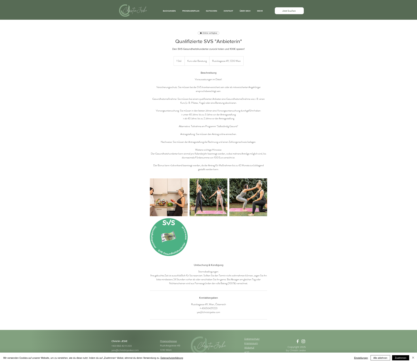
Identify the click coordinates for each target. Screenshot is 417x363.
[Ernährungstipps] (169, 197)
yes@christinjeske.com (125, 350)
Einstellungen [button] (361, 357)
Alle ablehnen (380, 357)
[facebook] (297, 341)
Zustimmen (400, 357)
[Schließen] (413, 357)
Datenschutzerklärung (171, 357)
